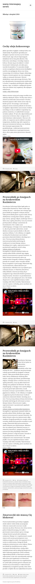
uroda (16, 168)
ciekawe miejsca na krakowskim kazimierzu (16, 409)
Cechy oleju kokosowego (16, 46)
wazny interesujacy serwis (12, 5)
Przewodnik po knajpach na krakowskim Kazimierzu (17, 199)
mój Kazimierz (11, 488)
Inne (16, 322)
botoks (21, 574)
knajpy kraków (25, 485)
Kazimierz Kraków (17, 485)
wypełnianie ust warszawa (20, 577)
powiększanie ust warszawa (15, 576)
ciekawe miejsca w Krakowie (11, 249)
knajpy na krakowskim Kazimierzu (18, 486)
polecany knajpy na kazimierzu (22, 488)
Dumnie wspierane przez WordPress (11, 582)
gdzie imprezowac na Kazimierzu (20, 483)
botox (24, 574)
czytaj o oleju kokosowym (11, 91)
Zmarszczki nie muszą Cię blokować (17, 516)
